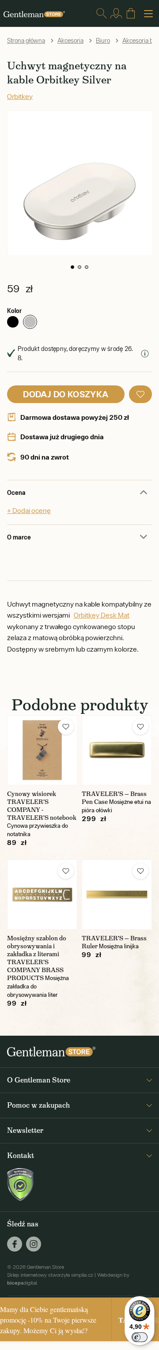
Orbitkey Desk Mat (101, 615)
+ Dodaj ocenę (29, 510)
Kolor (14, 310)
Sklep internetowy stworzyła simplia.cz (50, 1275)
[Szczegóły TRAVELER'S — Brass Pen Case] (117, 750)
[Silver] (30, 322)
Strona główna (26, 40)
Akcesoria (70, 40)
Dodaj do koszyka (65, 394)
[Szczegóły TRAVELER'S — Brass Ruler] (117, 895)
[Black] (13, 322)
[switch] (140, 1337)
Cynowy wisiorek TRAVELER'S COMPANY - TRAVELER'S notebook (41, 806)
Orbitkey (20, 96)
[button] (72, 267)
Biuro (103, 40)
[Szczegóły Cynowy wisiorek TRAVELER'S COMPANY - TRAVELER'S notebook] (42, 750)
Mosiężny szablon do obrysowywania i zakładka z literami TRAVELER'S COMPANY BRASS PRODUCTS (36, 958)
